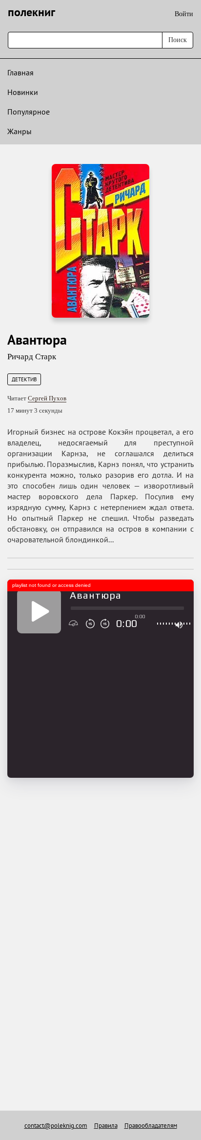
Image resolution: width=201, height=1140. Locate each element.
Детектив (24, 379)
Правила (106, 1125)
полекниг (31, 12)
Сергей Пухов (47, 398)
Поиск (177, 40)
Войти (184, 14)
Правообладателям (150, 1125)
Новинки (22, 92)
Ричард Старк (31, 356)
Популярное (28, 111)
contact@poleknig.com (55, 1125)
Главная (20, 72)
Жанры (19, 131)
